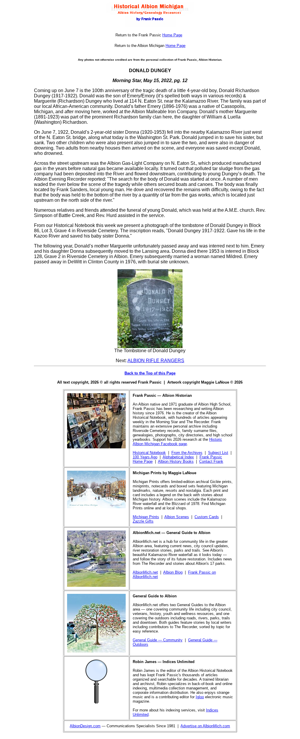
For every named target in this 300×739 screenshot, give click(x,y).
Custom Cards (207, 517)
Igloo (200, 697)
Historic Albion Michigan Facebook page (177, 441)
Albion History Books (176, 461)
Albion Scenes (176, 517)
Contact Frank (211, 461)
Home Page (172, 35)
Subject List (218, 452)
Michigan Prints (146, 517)
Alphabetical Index (178, 457)
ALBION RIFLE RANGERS (155, 360)
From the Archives (186, 452)
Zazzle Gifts (143, 521)
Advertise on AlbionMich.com (205, 726)
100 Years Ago (145, 457)
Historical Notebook (149, 452)
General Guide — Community (158, 640)
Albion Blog (173, 572)
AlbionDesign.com (85, 726)
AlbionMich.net (145, 572)
